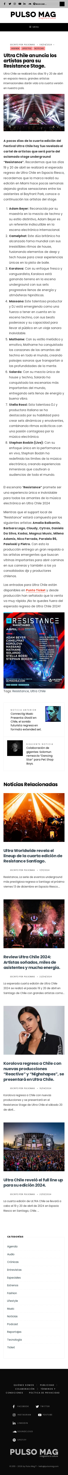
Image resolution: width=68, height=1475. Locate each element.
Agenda (15, 48)
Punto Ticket (36, 590)
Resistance (20, 691)
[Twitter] (10, 4)
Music (10, 1308)
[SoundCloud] (29, 4)
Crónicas (13, 1262)
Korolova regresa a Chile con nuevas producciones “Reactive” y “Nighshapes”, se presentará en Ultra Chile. (33, 1071)
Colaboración (25, 1389)
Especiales (14, 1277)
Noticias (39, 48)
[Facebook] (5, 4)
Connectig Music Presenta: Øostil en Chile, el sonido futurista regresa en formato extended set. (26, 720)
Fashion (12, 1293)
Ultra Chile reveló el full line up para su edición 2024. (33, 1182)
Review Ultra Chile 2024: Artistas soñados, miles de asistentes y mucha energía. (31, 962)
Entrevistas (14, 1270)
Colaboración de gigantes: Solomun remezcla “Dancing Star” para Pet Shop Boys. (40, 754)
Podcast (12, 1324)
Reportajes (14, 1332)
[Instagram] (15, 4)
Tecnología (14, 1340)
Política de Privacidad (44, 1392)
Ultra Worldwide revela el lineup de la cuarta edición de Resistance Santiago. (32, 856)
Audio (10, 1254)
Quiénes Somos (24, 1385)
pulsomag (29, 44)
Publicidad (47, 1385)
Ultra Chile (38, 691)
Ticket (11, 1347)
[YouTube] (20, 4)
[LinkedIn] (25, 4)
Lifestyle (27, 48)
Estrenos (12, 1285)
